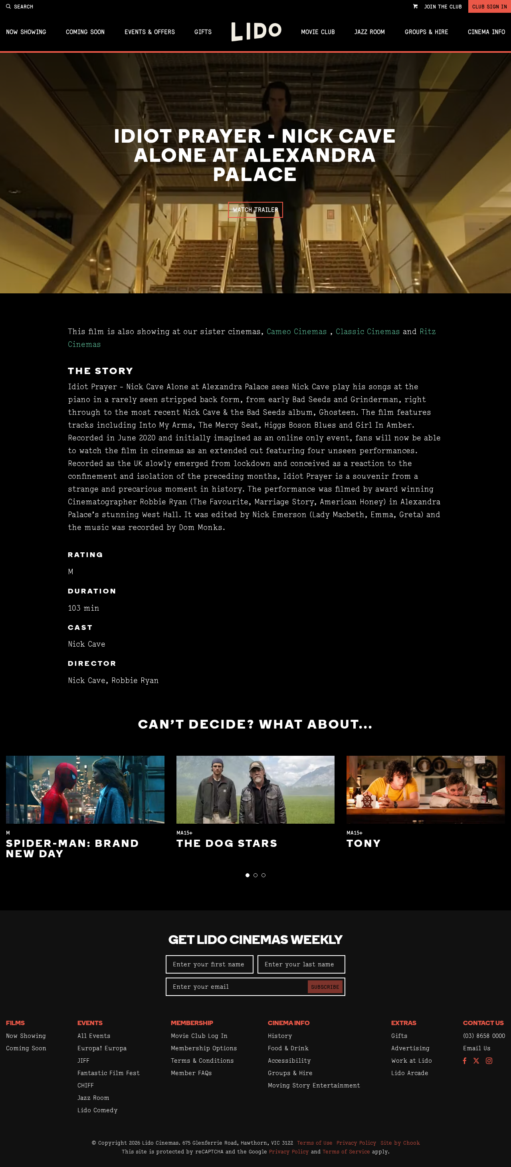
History (280, 1036)
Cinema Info (486, 32)
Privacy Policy (356, 1142)
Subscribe (325, 987)
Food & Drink (288, 1048)
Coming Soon (85, 32)
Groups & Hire (426, 32)
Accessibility (289, 1060)
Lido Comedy (97, 1110)
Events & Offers (150, 32)
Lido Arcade (409, 1073)
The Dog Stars (227, 844)
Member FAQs (191, 1073)
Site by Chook (400, 1142)
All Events (94, 1036)
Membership (192, 1023)
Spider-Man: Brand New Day (73, 849)
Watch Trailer (255, 209)
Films (15, 1023)
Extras (403, 1023)
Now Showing (26, 32)
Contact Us (483, 1023)
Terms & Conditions (202, 1060)
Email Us (477, 1048)
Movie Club (318, 32)
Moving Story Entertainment (314, 1085)
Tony (364, 844)
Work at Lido (411, 1060)
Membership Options (204, 1048)
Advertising (410, 1048)
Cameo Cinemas (297, 331)
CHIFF (85, 1085)
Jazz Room (370, 32)
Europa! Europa (102, 1048)
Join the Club (443, 6)
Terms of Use (315, 1142)
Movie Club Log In (199, 1036)
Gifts (203, 32)
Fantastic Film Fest (108, 1073)
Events (90, 1023)
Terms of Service (346, 1151)
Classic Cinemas (368, 331)
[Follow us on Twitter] (476, 1061)
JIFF (83, 1060)
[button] (248, 875)
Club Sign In (489, 6)
